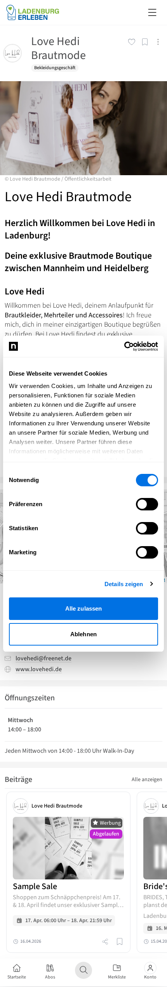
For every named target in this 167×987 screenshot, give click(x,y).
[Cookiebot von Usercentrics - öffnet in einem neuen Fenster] (124, 346)
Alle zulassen (83, 608)
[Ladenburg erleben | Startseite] (37, 12)
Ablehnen (83, 634)
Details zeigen (123, 584)
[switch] (147, 504)
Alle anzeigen (147, 779)
